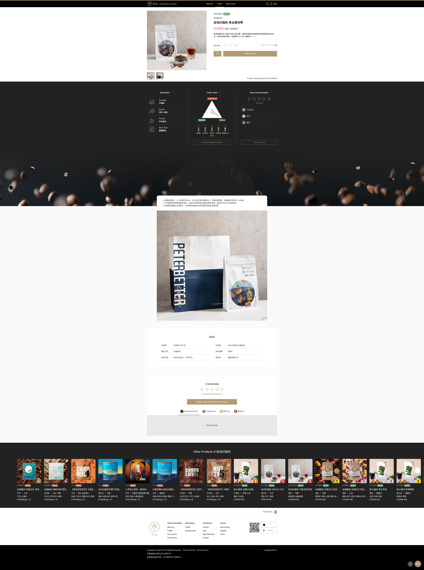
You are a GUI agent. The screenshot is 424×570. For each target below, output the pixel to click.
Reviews (259, 103)
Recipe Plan (172, 538)
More (255, 36)
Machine (170, 527)
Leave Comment (259, 142)
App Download (208, 534)
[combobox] (267, 4)
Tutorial (206, 527)
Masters (223, 531)
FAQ (204, 531)
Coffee (219, 4)
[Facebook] (275, 512)
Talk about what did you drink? (212, 142)
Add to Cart (250, 53)
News (222, 534)
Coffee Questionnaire (190, 529)
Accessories (172, 534)
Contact (206, 538)
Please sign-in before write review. (212, 402)
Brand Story (225, 527)
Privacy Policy (202, 550)
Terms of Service (189, 550)
